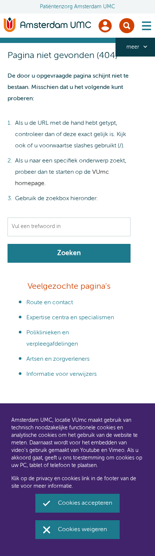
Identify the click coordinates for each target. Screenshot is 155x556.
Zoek (126, 25)
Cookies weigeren (82, 530)
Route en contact (49, 303)
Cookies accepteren (85, 503)
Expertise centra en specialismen (70, 318)
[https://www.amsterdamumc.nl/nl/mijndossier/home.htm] (105, 25)
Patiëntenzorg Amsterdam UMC (77, 6)
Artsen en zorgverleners (58, 359)
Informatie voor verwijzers (61, 374)
